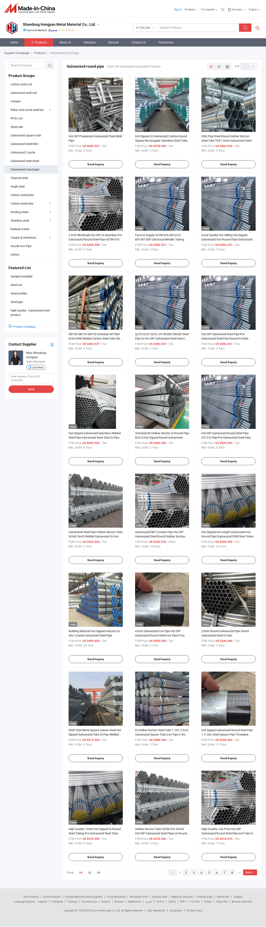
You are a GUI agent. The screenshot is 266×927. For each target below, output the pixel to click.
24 (80, 872)
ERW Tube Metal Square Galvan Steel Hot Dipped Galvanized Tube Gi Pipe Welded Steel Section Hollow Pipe (95, 734)
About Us (65, 42)
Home (14, 42)
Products (41, 42)
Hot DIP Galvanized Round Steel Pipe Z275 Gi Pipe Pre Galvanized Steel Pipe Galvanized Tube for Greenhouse (226, 437)
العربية (148, 901)
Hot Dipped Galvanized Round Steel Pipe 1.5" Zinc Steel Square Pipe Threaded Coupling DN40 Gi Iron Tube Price (227, 734)
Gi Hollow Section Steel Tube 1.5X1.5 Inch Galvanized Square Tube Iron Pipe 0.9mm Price (161, 734)
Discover (113, 42)
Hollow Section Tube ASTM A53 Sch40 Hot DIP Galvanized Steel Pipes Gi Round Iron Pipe (161, 833)
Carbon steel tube (22, 203)
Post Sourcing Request (257, 27)
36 (89, 872)
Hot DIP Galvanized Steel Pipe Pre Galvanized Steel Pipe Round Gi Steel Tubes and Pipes (224, 338)
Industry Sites (159, 896)
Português (57, 901)
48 (98, 872)
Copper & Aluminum (23, 237)
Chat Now (37, 367)
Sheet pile (17, 127)
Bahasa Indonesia (242, 901)
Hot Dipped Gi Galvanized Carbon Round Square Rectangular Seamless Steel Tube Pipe (161, 140)
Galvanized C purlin (23, 152)
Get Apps (237, 9)
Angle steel (18, 186)
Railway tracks (20, 229)
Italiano (106, 901)
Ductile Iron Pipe (21, 246)
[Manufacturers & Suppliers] (31, 8)
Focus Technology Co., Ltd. (106, 910)
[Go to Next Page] (253, 66)
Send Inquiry (95, 164)
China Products (51, 896)
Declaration (176, 910)
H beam (16, 101)
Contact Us (139, 42)
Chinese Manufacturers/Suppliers (83, 896)
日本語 (172, 901)
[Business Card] (52, 344)
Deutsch (119, 901)
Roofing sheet (19, 212)
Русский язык (89, 901)
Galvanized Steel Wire (24, 144)
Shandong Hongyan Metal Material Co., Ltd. (59, 24)
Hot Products (31, 896)
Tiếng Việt (221, 901)
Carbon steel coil (21, 84)
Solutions (90, 42)
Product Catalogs (24, 327)
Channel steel (19, 178)
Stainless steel (20, 220)
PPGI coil (16, 118)
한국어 (160, 901)
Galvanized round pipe (25, 169)
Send (31, 389)
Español (42, 901)
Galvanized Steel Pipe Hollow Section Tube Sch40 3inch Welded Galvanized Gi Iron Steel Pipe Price (96, 536)
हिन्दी (182, 901)
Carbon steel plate (22, 195)
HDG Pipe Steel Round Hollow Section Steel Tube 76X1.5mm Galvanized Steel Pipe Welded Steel (226, 140)
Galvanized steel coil (24, 93)
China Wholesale (116, 896)
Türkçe (207, 901)
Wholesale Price (139, 896)
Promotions (166, 42)
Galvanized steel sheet (25, 161)
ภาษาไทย (194, 901)
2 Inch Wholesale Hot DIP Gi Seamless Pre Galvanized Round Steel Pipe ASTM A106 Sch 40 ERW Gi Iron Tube (95, 239)
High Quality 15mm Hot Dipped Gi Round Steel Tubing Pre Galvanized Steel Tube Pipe (95, 833)
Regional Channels (182, 896)
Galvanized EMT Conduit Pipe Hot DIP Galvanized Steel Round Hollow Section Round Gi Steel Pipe (160, 536)
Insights (238, 896)
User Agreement (156, 910)
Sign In (178, 9)
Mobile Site (223, 896)
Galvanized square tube (26, 135)
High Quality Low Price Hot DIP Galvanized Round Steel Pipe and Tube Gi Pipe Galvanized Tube (227, 833)
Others (15, 254)
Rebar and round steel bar (27, 110)
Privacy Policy (195, 910)
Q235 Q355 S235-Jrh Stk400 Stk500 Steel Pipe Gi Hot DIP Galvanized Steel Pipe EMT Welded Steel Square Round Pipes (162, 338)
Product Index (205, 896)
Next (248, 872)
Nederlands (134, 901)
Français (72, 901)
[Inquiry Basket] (223, 9)
